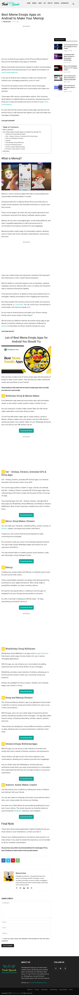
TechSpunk (25, 967)
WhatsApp (17, 811)
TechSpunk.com (16, 993)
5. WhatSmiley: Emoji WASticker (14, 142)
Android (4, 326)
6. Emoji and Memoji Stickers (13, 144)
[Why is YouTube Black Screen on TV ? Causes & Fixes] (58, 68)
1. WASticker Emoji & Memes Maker (15, 134)
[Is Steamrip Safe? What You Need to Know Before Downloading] (58, 56)
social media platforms (9, 72)
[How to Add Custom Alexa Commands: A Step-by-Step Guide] (58, 78)
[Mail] (28, 888)
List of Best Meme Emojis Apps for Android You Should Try (22, 132)
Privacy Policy (63, 989)
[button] (73, 4)
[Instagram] (21, 888)
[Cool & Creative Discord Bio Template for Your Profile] (58, 47)
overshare (19, 304)
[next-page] (58, 95)
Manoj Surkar (7, 21)
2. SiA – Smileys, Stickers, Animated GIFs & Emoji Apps (21, 136)
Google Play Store (41, 653)
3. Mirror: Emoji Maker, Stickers (14, 138)
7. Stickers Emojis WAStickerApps (15, 147)
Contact (37, 989)
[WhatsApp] (18, 860)
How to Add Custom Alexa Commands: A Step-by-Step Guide (70, 77)
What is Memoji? (8, 129)
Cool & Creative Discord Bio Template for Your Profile (71, 46)
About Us (30, 989)
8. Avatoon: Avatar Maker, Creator (15, 149)
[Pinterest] (13, 860)
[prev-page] (55, 95)
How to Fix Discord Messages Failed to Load (69, 87)
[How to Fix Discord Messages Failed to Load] (58, 87)
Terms (71, 989)
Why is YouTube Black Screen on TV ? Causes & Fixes (70, 68)
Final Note (6, 151)
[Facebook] (3, 860)
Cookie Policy (53, 989)
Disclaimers (44, 989)
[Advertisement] (26, 41)
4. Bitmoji (7, 140)
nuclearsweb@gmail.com (38, 983)
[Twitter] (8, 860)
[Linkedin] (25, 888)
